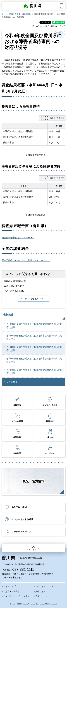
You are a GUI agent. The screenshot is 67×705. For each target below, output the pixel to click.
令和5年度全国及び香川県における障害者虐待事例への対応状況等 (34, 337)
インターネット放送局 (22, 519)
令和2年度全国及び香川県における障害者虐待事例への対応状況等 (34, 372)
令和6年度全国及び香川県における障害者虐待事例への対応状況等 (34, 326)
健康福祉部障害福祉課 (15, 281)
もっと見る (11, 381)
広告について (41, 596)
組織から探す (14, 14)
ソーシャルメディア (21, 531)
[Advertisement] (33, 648)
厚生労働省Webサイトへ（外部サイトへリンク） (26, 260)
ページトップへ (33, 549)
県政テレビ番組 (19, 507)
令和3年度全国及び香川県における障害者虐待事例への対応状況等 (34, 360)
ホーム (4, 14)
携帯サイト (40, 591)
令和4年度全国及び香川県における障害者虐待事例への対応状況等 (34, 349)
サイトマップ (9, 586)
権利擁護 (26, 14)
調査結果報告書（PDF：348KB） (18, 237)
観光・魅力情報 (33, 481)
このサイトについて (44, 586)
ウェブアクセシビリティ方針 (16, 596)
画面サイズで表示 (57, 118)
